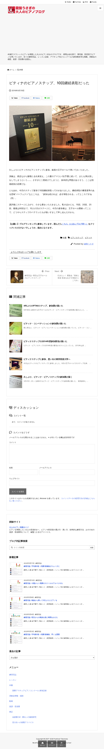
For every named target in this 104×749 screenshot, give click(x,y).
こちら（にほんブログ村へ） (75, 224)
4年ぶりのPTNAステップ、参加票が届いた (43, 305)
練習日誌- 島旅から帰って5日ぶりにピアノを (40, 600)
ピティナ (88, 237)
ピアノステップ (77, 237)
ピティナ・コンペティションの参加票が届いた (45, 323)
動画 (11, 701)
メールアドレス (45, 468)
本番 (21, 70)
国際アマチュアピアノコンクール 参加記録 (29, 690)
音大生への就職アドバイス (23, 722)
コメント (12, 442)
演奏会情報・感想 (16, 696)
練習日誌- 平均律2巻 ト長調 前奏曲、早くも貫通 (42, 634)
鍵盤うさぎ (89, 244)
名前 (11, 468)
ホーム (11, 70)
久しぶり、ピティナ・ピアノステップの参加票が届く (48, 377)
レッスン (12, 680)
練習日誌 (12, 674)
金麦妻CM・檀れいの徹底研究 (24, 717)
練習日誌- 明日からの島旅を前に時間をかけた (41, 617)
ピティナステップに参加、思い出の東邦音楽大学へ (47, 359)
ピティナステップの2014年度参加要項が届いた (45, 341)
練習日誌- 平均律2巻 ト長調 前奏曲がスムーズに (42, 566)
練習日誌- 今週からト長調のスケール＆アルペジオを (43, 583)
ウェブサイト (14, 478)
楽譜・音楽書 (14, 706)
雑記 (11, 712)
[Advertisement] (52, 34)
